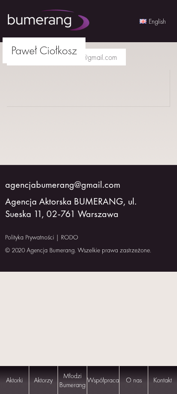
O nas (134, 380)
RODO (69, 237)
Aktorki (14, 380)
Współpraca (103, 380)
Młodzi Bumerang (72, 380)
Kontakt (162, 380)
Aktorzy (43, 380)
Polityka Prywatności (29, 237)
